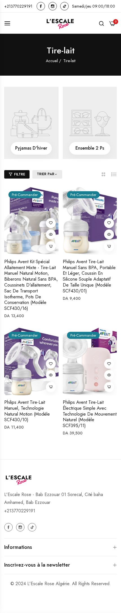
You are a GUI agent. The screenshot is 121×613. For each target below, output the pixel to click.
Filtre (19, 174)
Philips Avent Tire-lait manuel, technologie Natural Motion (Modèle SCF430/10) (27, 411)
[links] (42, 6)
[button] (51, 223)
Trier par (45, 174)
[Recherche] (101, 23)
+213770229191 (19, 511)
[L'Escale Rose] (60, 23)
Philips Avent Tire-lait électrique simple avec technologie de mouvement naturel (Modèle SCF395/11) (89, 414)
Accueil (52, 61)
